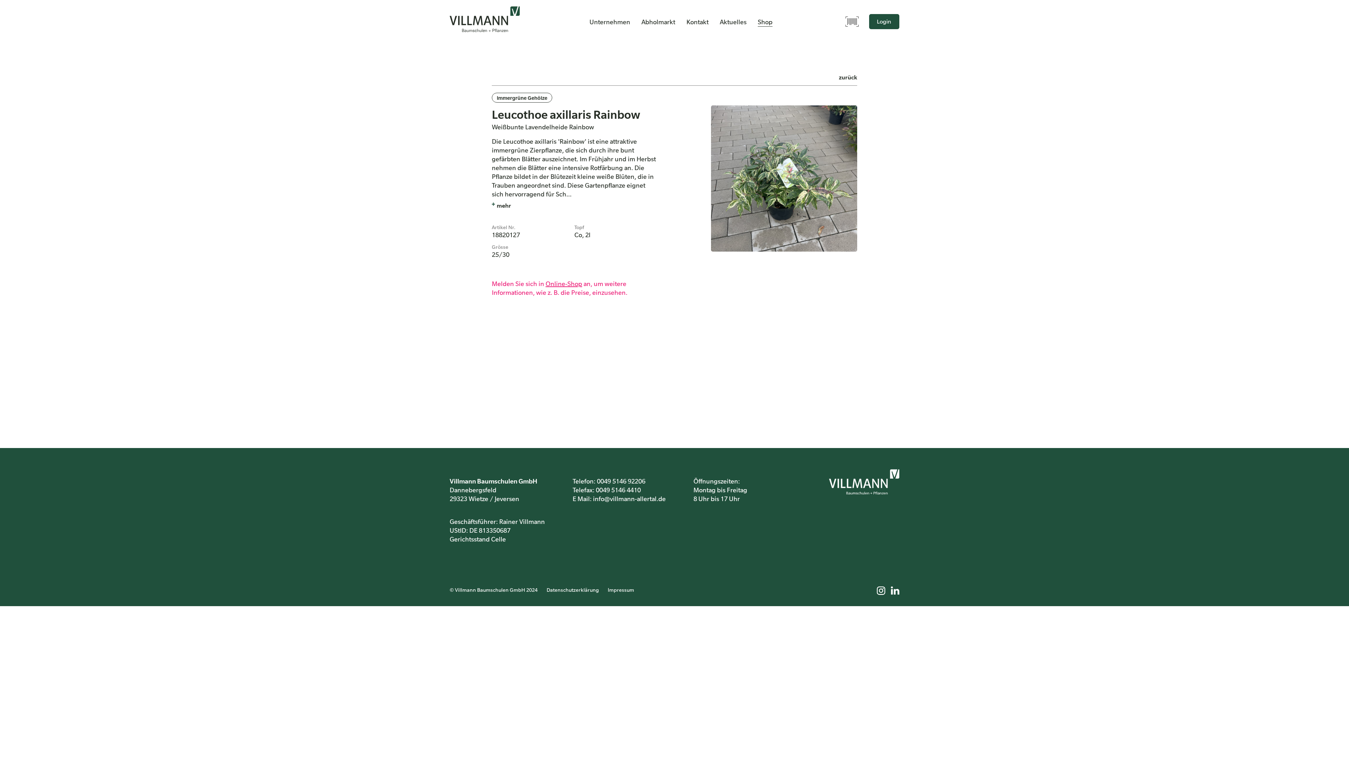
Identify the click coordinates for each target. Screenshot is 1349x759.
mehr (504, 205)
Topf (579, 227)
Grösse (500, 247)
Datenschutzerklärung (573, 589)
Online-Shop (564, 283)
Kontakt (697, 21)
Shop (765, 21)
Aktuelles (733, 21)
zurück (848, 77)
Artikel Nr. (503, 227)
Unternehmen (609, 21)
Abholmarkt (658, 21)
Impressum (621, 589)
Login (884, 21)
